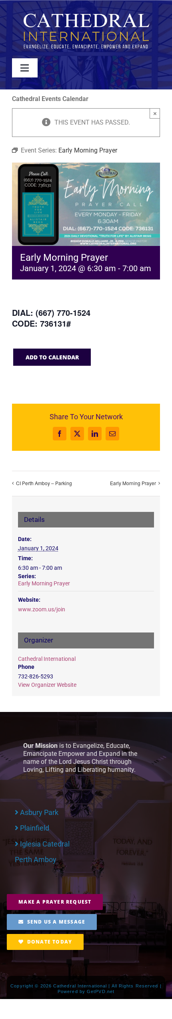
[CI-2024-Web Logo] (86, 15)
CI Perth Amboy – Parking (44, 483)
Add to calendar (52, 357)
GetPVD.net (100, 991)
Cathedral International (47, 659)
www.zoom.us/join (41, 609)
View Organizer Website (47, 685)
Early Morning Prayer (133, 483)
